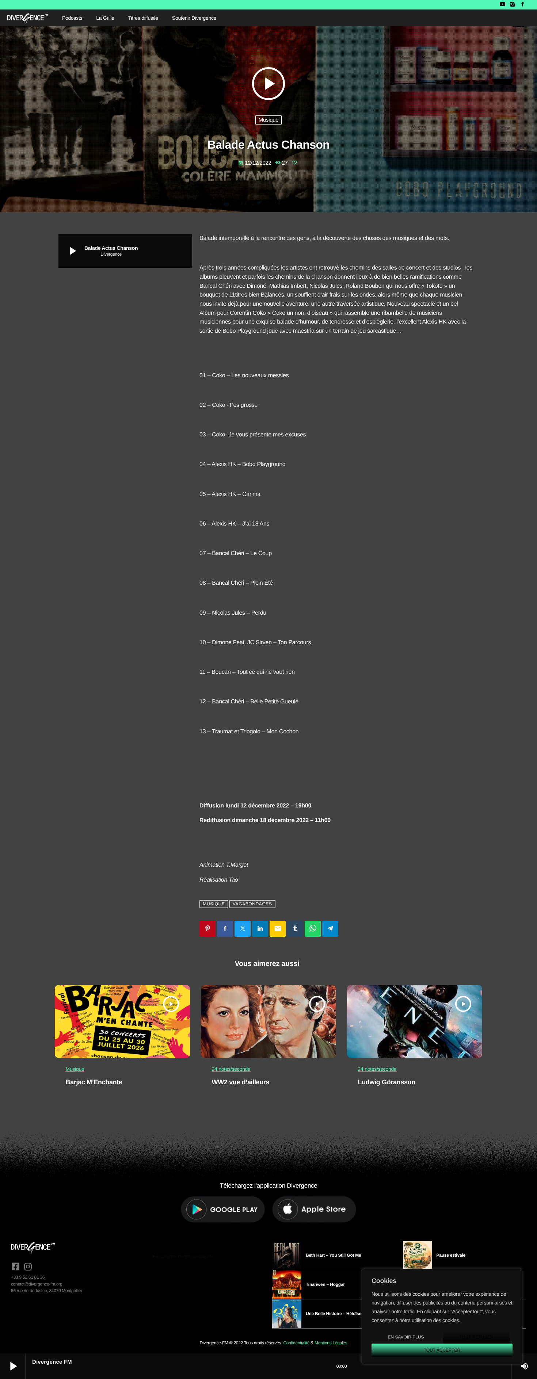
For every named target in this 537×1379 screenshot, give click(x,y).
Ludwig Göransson (386, 1082)
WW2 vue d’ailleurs (241, 1082)
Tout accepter (442, 1350)
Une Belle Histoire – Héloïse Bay (338, 1313)
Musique (269, 120)
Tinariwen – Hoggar (325, 1284)
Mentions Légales (331, 1342)
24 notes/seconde (231, 1069)
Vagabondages (252, 904)
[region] (442, 1316)
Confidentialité (296, 1342)
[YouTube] (502, 4)
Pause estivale (451, 1255)
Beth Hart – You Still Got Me (333, 1255)
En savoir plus (406, 1337)
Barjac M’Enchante (94, 1082)
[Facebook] (522, 4)
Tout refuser (477, 1337)
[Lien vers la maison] (27, 17)
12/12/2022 (255, 163)
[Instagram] (512, 4)
